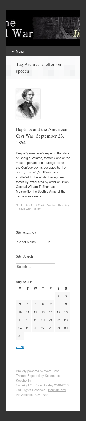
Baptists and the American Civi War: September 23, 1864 (41, 136)
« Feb (20, 347)
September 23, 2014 (29, 205)
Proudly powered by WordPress (37, 370)
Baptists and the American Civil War (41, 392)
